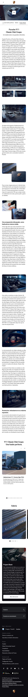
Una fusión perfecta (9, 23)
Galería (16, 23)
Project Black (22, 23)
